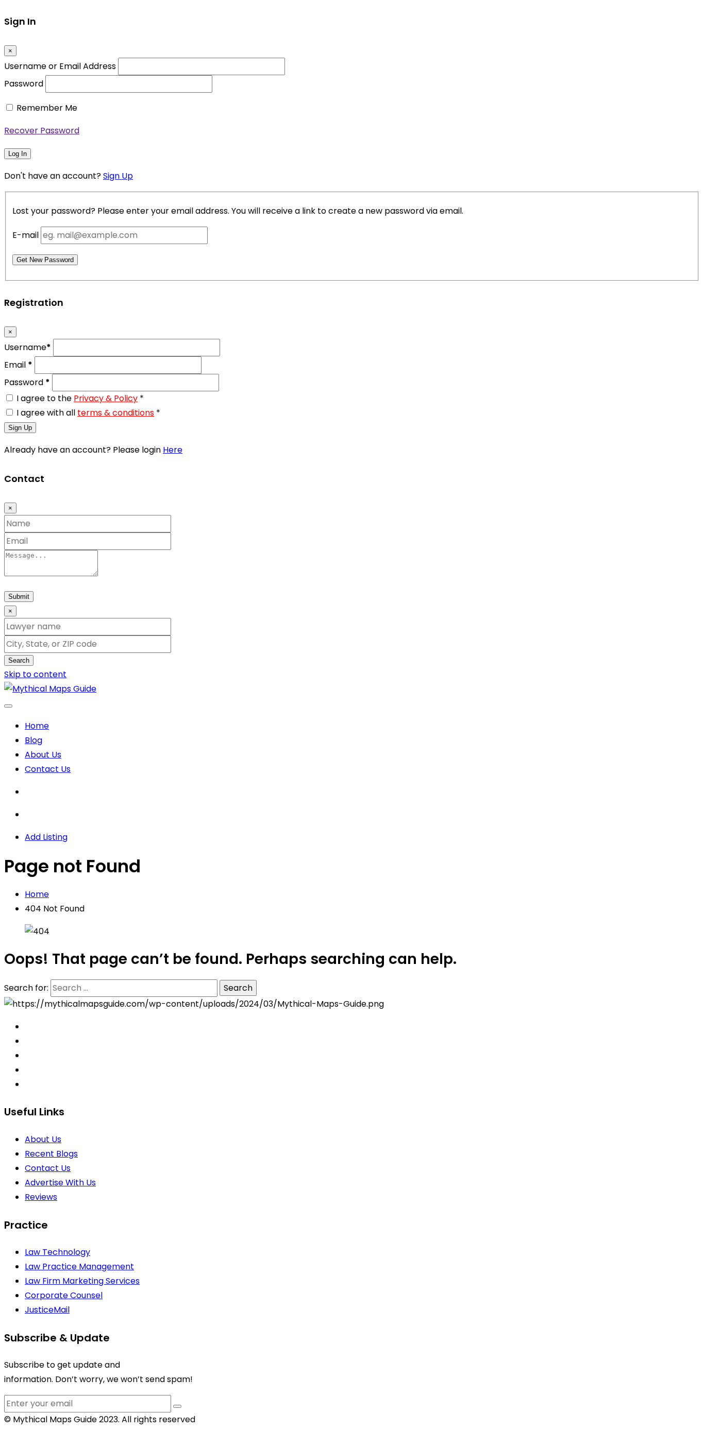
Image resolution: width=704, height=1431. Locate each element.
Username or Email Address (60, 66)
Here (172, 450)
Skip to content (35, 674)
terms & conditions (115, 413)
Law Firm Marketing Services (82, 1281)
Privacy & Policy (106, 398)
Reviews (41, 1197)
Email (18, 365)
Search (18, 660)
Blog (33, 740)
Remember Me (46, 108)
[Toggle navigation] (8, 706)
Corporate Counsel (64, 1295)
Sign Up (118, 176)
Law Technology (57, 1252)
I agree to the (80, 398)
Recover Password (41, 130)
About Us (43, 755)
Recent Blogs (51, 1154)
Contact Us (48, 769)
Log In (17, 154)
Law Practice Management (79, 1266)
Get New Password (45, 260)
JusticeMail (47, 1310)
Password (23, 84)
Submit (18, 596)
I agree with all (88, 413)
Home (37, 726)
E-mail (25, 235)
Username (27, 347)
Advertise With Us (60, 1182)
